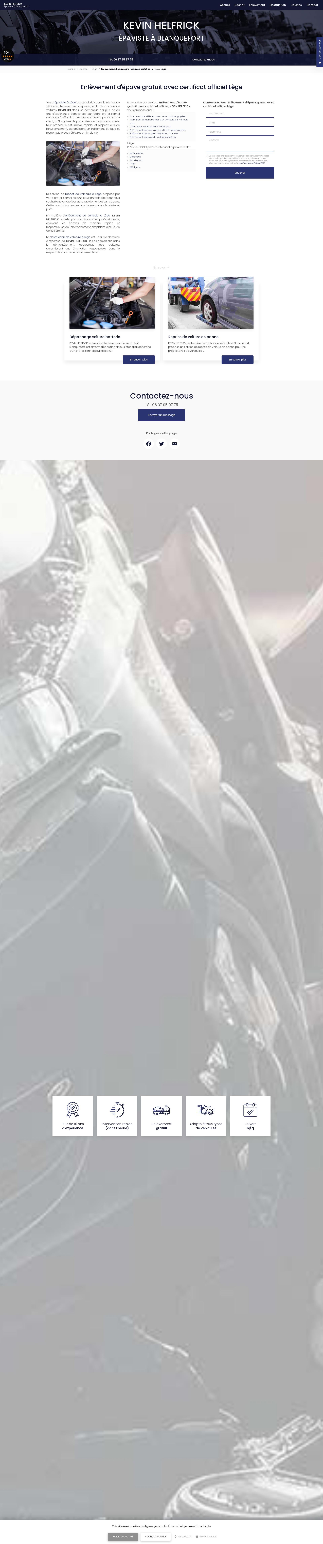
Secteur (84, 69)
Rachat (240, 5)
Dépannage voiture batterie (94, 336)
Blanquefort (136, 153)
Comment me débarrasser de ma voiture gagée (157, 116)
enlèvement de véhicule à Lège (87, 215)
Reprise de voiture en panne (193, 336)
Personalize (184, 1536)
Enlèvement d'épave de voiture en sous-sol (154, 133)
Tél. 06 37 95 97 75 (120, 59)
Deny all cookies (156, 1536)
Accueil (225, 5)
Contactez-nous (203, 59)
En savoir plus (139, 359)
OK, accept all (124, 1536)
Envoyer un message (161, 415)
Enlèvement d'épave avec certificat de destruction (158, 130)
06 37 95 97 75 (165, 404)
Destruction (278, 5)
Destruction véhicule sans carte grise (150, 126)
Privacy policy (207, 1536)
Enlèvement (257, 5)
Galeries (296, 5)
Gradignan (136, 160)
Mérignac (135, 167)
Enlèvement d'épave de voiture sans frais (153, 137)
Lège (94, 69)
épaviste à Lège (65, 102)
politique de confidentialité (251, 163)
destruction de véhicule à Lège (70, 237)
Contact (312, 5)
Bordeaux (135, 156)
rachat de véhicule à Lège (83, 194)
